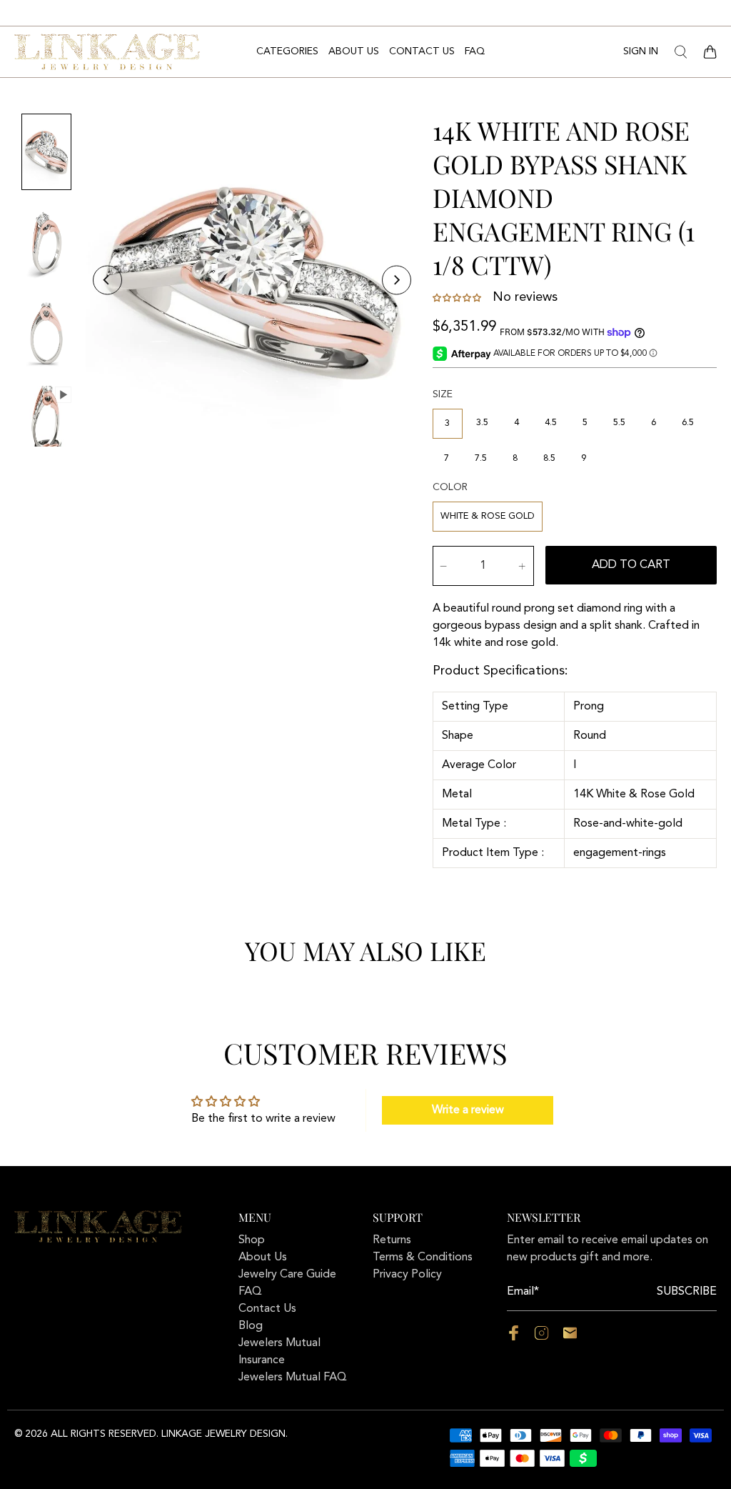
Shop (251, 1240)
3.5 (482, 422)
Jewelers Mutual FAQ (292, 1377)
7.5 (481, 458)
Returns (392, 1240)
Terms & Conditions (423, 1257)
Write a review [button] (468, 1110)
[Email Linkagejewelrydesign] (570, 1337)
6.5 (688, 422)
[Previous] (107, 280)
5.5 (619, 422)
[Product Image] (252, 280)
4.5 (551, 422)
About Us (353, 51)
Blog (250, 1326)
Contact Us (422, 51)
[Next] (396, 280)
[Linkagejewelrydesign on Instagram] (541, 1337)
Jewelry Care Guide (287, 1274)
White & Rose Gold (487, 516)
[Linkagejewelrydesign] (107, 51)
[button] (458, 298)
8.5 (549, 458)
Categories (287, 51)
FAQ (475, 51)
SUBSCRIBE (687, 1292)
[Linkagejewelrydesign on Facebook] (513, 1337)
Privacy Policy (407, 1274)
